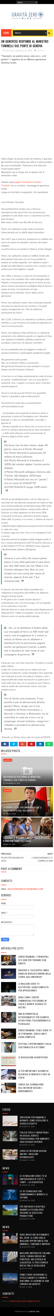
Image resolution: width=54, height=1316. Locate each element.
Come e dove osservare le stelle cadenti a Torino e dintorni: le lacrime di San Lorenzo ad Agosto (34, 1279)
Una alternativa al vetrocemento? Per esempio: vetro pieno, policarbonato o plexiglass (34, 1018)
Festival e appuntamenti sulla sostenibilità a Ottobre (34, 1045)
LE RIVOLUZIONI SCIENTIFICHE (33, 1057)
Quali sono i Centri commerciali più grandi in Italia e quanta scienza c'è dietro (32, 1002)
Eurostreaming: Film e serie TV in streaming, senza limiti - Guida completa (35, 1034)
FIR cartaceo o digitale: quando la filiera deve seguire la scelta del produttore (33, 1211)
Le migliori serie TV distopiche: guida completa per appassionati (33, 987)
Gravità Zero (34, 1311)
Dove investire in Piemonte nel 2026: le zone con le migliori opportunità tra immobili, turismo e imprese (35, 1239)
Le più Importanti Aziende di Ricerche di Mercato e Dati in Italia (34, 1074)
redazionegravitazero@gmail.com (25, 888)
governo (41, 50)
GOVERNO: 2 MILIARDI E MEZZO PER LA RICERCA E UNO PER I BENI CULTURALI (26, 839)
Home (6, 33)
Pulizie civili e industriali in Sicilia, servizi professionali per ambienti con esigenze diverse (35, 1137)
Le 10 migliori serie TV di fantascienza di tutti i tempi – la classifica (33, 1179)
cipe (6, 821)
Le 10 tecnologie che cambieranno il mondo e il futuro (34, 1194)
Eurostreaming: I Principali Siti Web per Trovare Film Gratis (33, 960)
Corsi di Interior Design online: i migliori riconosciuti (33, 1154)
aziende (7, 790)
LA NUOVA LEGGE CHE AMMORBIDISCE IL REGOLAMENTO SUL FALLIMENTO (22, 809)
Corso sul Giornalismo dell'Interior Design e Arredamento (31, 1088)
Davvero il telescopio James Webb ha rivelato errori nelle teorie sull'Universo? (34, 973)
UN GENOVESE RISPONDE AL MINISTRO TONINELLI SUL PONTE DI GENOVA (21, 778)
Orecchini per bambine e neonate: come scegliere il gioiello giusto (34, 1120)
